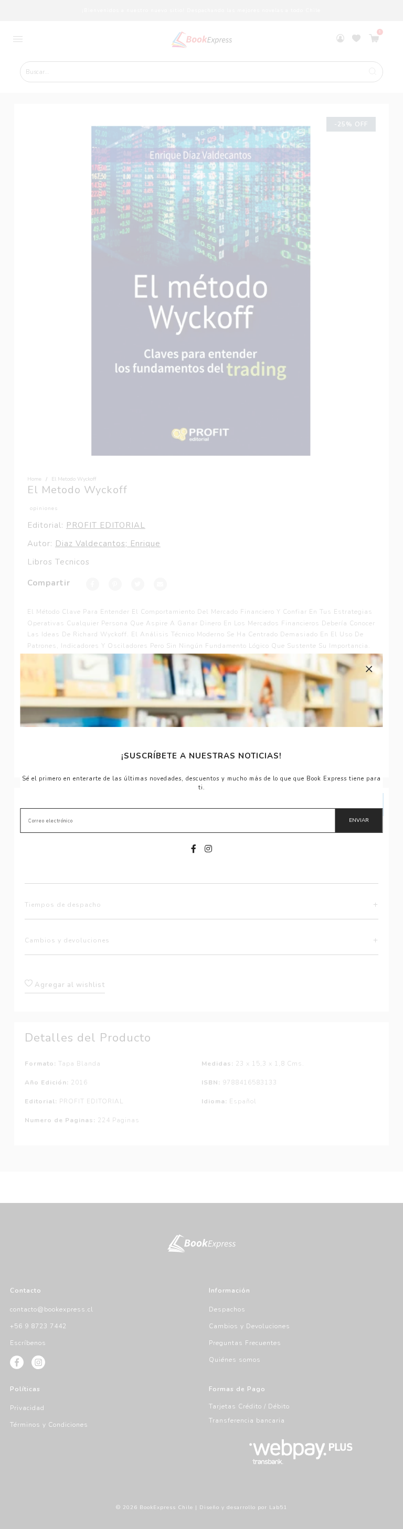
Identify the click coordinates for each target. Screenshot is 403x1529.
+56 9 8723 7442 (38, 1326)
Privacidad (27, 1408)
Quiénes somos (235, 1360)
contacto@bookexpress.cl (51, 1309)
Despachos (227, 1309)
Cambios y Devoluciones (249, 1326)
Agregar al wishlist (69, 985)
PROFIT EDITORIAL (105, 525)
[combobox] (201, 71)
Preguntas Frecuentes (245, 1343)
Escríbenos (28, 1343)
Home (34, 479)
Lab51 (278, 1507)
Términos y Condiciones (49, 1424)
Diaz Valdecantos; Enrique (108, 543)
